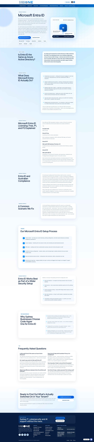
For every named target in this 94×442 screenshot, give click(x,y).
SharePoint (34, 41)
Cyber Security (30, 5)
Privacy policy (48, 435)
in (28, 435)
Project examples (48, 428)
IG (20, 435)
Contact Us (70, 5)
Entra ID (20, 43)
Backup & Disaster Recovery (54, 5)
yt (25, 435)
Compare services (48, 427)
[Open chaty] (91, 439)
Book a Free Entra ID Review (24, 37)
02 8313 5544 (60, 429)
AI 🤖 (73, 5)
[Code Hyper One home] (25, 426)
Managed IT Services (23, 5)
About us (47, 433)
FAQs (71, 440)
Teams (45, 41)
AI (33, 436)
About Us (66, 5)
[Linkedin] (74, 2)
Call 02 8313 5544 (36, 37)
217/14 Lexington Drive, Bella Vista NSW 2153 (61, 434)
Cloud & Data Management (44, 5)
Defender (25, 43)
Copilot (30, 43)
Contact (68, 440)
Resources (61, 5)
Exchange (28, 41)
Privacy (74, 440)
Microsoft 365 (36, 5)
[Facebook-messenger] (72, 2)
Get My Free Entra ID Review (65, 397)
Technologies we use (49, 430)
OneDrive (39, 41)
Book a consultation (60, 418)
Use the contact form (71, 429)
